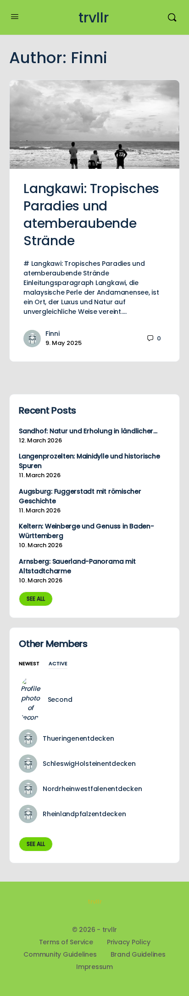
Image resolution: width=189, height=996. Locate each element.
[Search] (172, 17)
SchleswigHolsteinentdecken (89, 763)
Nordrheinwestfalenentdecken (92, 788)
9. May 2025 (63, 343)
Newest (29, 664)
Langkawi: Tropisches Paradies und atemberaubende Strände (91, 215)
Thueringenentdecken (78, 738)
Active (58, 664)
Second (60, 699)
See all (36, 599)
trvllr (93, 17)
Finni (52, 333)
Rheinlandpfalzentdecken (84, 814)
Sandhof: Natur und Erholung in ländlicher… (88, 431)
